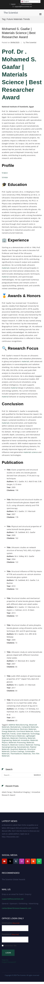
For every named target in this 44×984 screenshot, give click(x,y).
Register (5, 960)
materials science (30, 452)
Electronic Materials (28, 729)
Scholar (5, 177)
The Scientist (11, 12)
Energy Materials (9, 731)
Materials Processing (17, 742)
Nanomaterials (23, 747)
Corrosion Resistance (10, 729)
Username (10, 923)
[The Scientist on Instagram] (21, 861)
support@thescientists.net (12, 899)
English (26, 1)
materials (6, 268)
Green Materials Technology (28, 734)
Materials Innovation (21, 740)
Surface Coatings (17, 751)
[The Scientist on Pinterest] (27, 861)
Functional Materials (24, 731)
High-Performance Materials (13, 736)
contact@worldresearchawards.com (16, 908)
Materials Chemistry (18, 738)
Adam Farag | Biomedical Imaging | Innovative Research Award (21, 793)
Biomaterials (15, 727)
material (5, 277)
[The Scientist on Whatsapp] (39, 861)
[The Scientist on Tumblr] (16, 861)
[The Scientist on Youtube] (4, 861)
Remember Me (10, 945)
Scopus (5, 173)
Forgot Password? (9, 962)
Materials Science (17, 745)
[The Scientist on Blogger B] (33, 861)
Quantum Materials (18, 749)
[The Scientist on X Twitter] (10, 861)
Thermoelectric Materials (20, 753)
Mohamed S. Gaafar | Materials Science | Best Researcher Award (18, 33)
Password (10, 934)
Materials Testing (33, 745)
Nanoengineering (9, 747)
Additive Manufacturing (18, 725)
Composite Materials (30, 727)
